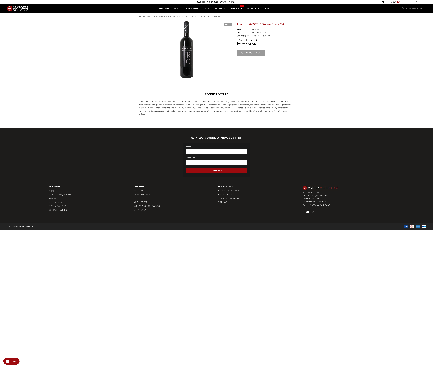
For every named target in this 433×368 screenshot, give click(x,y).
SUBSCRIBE (216, 170)
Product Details (216, 94)
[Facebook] (303, 212)
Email (188, 146)
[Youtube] (308, 212)
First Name (190, 158)
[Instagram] (313, 212)
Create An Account (417, 2)
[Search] (403, 8)
